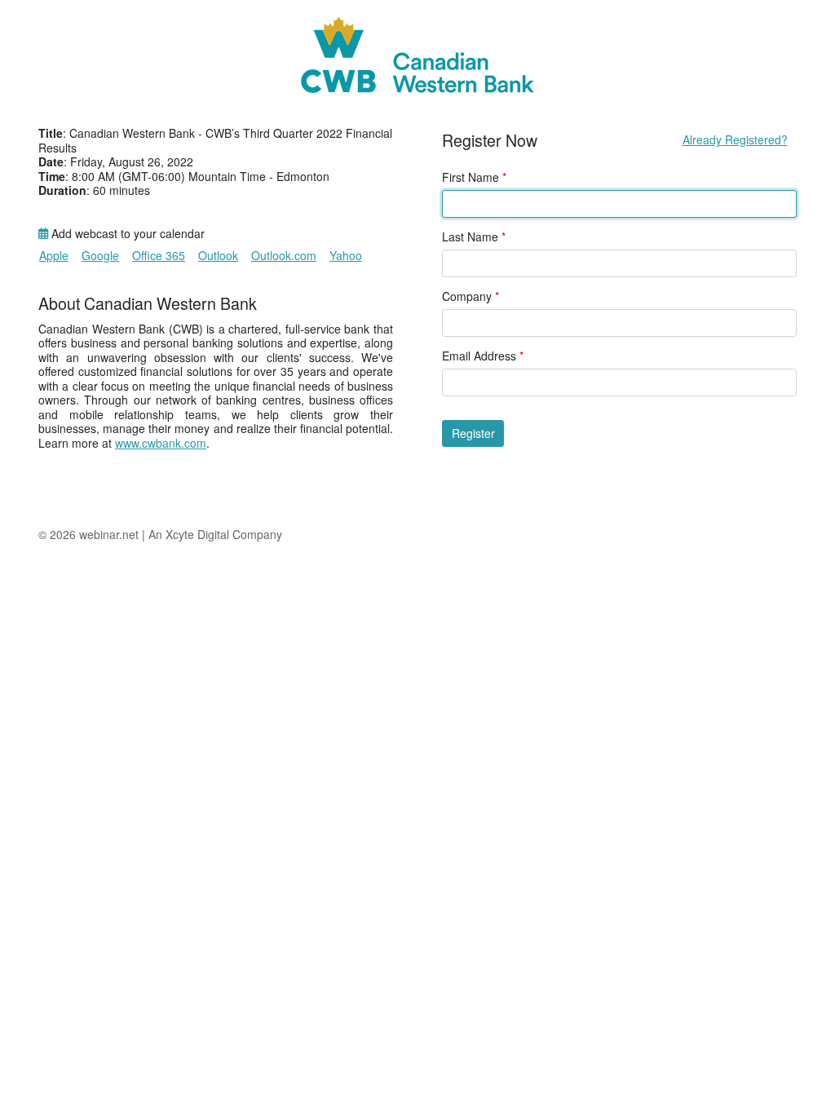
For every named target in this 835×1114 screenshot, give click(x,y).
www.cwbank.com (160, 443)
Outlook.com (283, 255)
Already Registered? (735, 139)
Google (100, 255)
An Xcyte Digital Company (215, 534)
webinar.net (109, 534)
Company (470, 297)
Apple (53, 255)
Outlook (218, 255)
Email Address (483, 356)
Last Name (474, 237)
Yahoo (345, 255)
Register (473, 433)
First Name (474, 177)
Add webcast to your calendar (126, 234)
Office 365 (158, 255)
